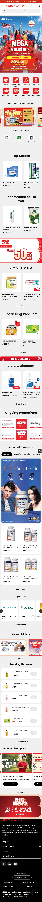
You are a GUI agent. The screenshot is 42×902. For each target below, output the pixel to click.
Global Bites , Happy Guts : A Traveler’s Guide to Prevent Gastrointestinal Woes (16, 776)
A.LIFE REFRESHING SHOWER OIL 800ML (20, 683)
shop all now (20, 590)
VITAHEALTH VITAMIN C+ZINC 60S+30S (10, 578)
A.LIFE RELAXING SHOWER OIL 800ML (20, 707)
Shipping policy (7, 886)
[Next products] (36, 175)
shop (34, 674)
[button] (2, 6)
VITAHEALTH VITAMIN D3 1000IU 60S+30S (30, 547)
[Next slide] (39, 117)
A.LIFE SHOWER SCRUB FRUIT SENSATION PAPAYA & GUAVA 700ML (20, 731)
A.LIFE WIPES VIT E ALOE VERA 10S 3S (20, 719)
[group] (7, 139)
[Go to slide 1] (19, 658)
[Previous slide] (2, 117)
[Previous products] (6, 175)
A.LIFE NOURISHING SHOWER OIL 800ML (20, 672)
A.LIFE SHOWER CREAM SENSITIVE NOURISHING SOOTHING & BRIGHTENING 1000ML (20, 695)
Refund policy (27, 886)
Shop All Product (20, 742)
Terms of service (28, 882)
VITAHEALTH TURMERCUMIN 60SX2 (30, 578)
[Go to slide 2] (21, 658)
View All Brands (20, 625)
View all (20, 793)
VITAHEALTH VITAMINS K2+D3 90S (10, 547)
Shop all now (21, 306)
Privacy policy (6, 882)
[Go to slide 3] (23, 658)
